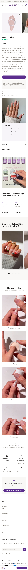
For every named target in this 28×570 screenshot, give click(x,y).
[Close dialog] (25, 269)
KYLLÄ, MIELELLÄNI (14, 293)
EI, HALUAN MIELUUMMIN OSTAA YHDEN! (14, 297)
